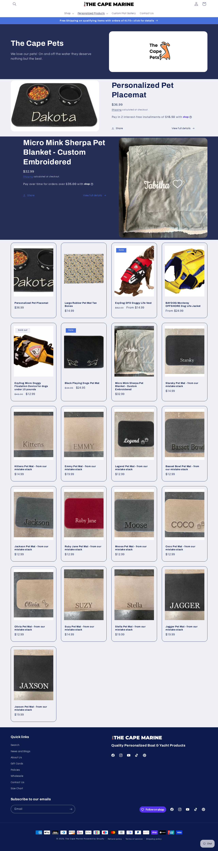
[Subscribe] (71, 809)
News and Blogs (20, 751)
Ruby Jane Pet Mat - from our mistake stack (83, 548)
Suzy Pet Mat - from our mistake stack (79, 628)
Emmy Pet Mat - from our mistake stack (80, 468)
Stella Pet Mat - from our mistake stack (130, 628)
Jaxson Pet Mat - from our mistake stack (30, 708)
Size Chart (17, 788)
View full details (181, 128)
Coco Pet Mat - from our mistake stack (180, 548)
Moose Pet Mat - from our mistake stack (131, 548)
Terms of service (134, 839)
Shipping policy (154, 839)
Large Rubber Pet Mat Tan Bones (81, 304)
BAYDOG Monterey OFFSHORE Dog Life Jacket (183, 304)
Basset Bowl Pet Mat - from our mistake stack (182, 468)
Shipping (117, 110)
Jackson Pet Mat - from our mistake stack (31, 548)
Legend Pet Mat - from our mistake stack (131, 468)
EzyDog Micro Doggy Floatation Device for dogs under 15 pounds (31, 386)
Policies (15, 770)
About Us (16, 757)
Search (15, 745)
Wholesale (17, 776)
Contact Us (17, 782)
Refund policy (115, 839)
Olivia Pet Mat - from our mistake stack (29, 628)
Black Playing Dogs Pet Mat (82, 383)
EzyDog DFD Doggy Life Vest (133, 303)
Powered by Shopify (94, 839)
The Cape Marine (74, 839)
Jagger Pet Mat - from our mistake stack (182, 628)
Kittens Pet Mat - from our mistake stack (30, 468)
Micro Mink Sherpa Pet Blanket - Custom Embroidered (129, 386)
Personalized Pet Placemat (31, 303)
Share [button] (119, 128)
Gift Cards (17, 764)
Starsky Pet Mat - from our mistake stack (182, 384)
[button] (15, 4)
